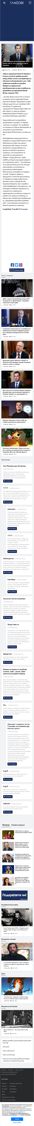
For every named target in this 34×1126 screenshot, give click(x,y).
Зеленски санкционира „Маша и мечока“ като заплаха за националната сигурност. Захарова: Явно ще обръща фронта (17, 450)
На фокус (4, 1083)
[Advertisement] (17, 23)
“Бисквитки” (6, 1106)
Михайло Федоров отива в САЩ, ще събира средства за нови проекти (15, 421)
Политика (4, 1089)
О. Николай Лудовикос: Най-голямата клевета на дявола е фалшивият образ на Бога (16, 964)
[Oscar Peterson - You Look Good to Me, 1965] (17, 1019)
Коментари (13, 1092)
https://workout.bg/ (9, 1055)
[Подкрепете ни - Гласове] (14, 895)
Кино (3, 974)
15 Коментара (17, 270)
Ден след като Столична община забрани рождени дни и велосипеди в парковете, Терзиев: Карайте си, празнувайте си (17, 392)
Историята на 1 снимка (8, 1097)
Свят (3, 1092)
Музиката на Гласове (9, 1006)
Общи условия (19, 1070)
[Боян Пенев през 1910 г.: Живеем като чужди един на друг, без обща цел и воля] (17, 917)
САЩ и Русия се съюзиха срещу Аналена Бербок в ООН (23, 831)
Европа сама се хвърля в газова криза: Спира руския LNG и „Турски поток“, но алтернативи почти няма (23, 868)
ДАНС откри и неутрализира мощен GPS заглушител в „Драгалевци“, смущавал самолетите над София (16, 300)
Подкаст (4, 1086)
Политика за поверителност (9, 1072)
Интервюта (13, 1089)
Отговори (9, 481)
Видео (3, 1094)
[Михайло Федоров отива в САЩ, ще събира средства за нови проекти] (17, 409)
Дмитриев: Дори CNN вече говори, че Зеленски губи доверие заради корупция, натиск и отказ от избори (17, 362)
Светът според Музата (8, 1100)
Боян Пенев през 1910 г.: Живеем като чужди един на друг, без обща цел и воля (16, 929)
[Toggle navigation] (30, 2)
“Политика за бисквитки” (10, 1115)
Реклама (3, 1070)
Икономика (13, 1086)
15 (24, 70)
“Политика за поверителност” (18, 1113)
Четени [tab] (6, 825)
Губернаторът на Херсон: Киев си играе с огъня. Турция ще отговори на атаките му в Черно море (22, 845)
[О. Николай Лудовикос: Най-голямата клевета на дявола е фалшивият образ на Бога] (17, 952)
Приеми (17, 1119)
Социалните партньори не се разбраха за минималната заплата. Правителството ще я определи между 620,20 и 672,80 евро (17, 331)
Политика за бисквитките (8, 1074)
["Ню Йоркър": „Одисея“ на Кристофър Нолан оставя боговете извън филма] (17, 986)
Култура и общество (16, 1083)
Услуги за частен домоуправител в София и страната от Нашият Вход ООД (16, 1060)
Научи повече (17, 1123)
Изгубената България (9, 905)
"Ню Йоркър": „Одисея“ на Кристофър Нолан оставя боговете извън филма (16, 997)
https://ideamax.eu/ (9, 1051)
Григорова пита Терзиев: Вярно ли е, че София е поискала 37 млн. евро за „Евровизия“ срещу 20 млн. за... (22, 880)
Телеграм (24, 209)
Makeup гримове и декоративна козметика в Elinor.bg (17, 1042)
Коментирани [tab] (18, 825)
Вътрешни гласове (8, 939)
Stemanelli (6, 1047)
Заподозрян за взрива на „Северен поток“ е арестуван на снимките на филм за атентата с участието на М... (23, 856)
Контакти (10, 1070)
